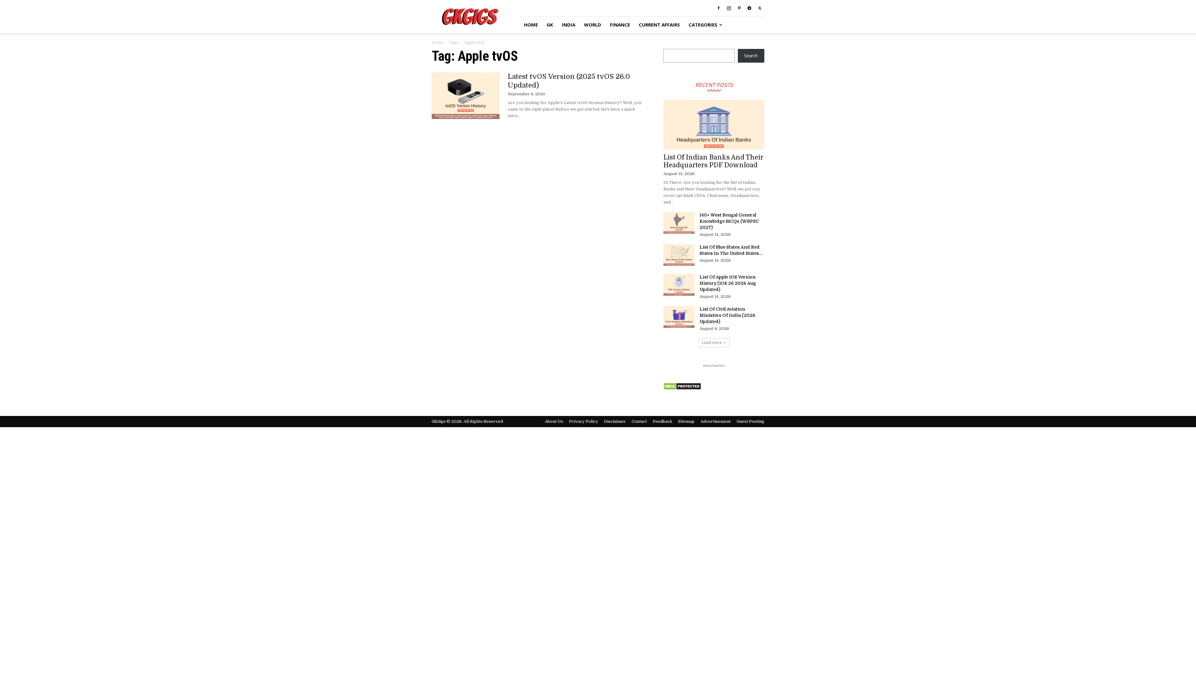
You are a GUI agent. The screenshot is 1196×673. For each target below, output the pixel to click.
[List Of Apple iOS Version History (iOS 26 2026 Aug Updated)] (679, 285)
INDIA (568, 24)
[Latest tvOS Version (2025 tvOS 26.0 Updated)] (466, 95)
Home (437, 43)
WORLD (592, 24)
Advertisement (715, 421)
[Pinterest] (739, 8)
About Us (554, 421)
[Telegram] (749, 8)
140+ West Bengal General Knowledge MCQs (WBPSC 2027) (729, 221)
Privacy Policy (583, 421)
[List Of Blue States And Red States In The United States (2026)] (679, 255)
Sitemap (686, 421)
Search (751, 56)
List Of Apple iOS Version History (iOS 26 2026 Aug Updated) (728, 283)
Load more (712, 342)
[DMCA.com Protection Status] (682, 388)
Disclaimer (615, 421)
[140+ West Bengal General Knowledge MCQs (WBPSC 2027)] (679, 223)
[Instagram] (728, 8)
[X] (759, 8)
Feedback (662, 421)
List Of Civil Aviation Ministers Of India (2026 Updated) (727, 315)
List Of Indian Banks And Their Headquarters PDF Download (713, 161)
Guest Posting (750, 421)
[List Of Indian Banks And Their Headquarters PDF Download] (713, 125)
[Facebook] (718, 8)
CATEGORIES (703, 24)
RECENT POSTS (714, 84)
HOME (531, 24)
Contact (639, 421)
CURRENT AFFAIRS (659, 24)
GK (550, 24)
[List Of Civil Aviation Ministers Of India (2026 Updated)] (679, 317)
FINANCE (620, 24)
